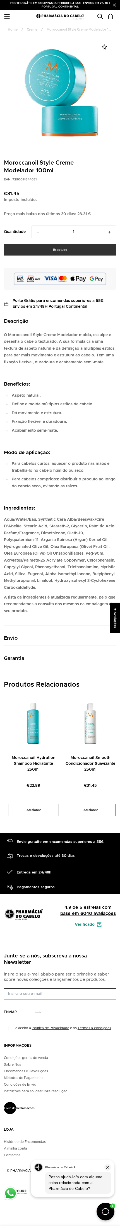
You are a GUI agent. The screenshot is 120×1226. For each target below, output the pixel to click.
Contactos (12, 1155)
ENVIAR (10, 1012)
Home (13, 29)
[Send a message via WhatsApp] (10, 1193)
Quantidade (15, 232)
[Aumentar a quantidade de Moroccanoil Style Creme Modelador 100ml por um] (109, 232)
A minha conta (15, 1148)
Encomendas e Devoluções (26, 1071)
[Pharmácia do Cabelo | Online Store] (60, 16)
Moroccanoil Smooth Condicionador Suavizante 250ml (90, 763)
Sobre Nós (12, 1064)
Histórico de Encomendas (25, 1141)
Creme (32, 29)
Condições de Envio (20, 1084)
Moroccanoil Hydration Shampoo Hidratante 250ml (33, 763)
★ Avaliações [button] (115, 618)
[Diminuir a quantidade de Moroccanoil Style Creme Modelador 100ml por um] (38, 232)
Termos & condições (94, 1028)
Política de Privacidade (50, 1028)
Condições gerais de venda (26, 1057)
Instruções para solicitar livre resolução (36, 1091)
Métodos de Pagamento (23, 1077)
